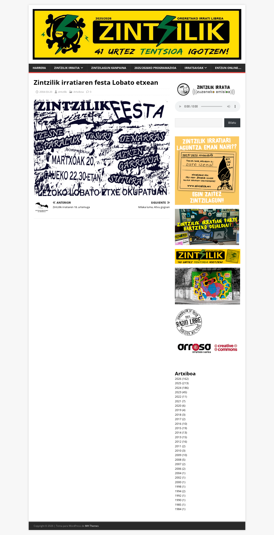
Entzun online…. (228, 68)
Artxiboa (78, 92)
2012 (178, 441)
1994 (178, 491)
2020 (178, 405)
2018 (178, 415)
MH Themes (92, 526)
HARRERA (39, 68)
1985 (178, 504)
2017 (178, 419)
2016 (178, 424)
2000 (178, 482)
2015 (178, 428)
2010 (178, 450)
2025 (178, 383)
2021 (178, 401)
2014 (178, 432)
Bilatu (232, 123)
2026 (178, 379)
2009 (178, 455)
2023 (178, 392)
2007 (178, 464)
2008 (178, 459)
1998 (178, 486)
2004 (178, 473)
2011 (178, 446)
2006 (178, 469)
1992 (178, 495)
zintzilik (62, 92)
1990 (178, 500)
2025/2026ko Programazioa (155, 68)
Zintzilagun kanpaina (108, 68)
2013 (178, 437)
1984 (178, 509)
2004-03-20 (45, 92)
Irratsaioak (194, 68)
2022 (178, 396)
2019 (178, 410)
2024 (178, 388)
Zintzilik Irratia (67, 68)
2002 (178, 477)
